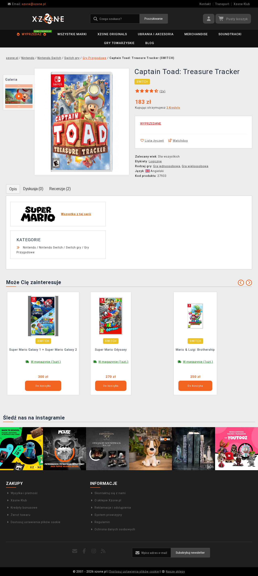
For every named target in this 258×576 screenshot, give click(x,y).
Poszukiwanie (154, 19)
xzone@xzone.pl (29, 4)
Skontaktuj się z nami (110, 493)
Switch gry (73, 247)
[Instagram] (94, 551)
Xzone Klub (242, 4)
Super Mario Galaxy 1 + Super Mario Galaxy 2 (43, 349)
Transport (222, 4)
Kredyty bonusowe (24, 507)
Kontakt (205, 4)
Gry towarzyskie (119, 43)
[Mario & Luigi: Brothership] (195, 315)
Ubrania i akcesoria (156, 34)
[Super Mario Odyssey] (111, 315)
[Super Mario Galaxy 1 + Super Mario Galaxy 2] (43, 315)
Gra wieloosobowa (195, 166)
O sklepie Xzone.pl (108, 500)
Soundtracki (229, 34)
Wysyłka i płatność (24, 493)
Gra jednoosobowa (166, 166)
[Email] (75, 551)
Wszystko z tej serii (76, 214)
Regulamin (102, 522)
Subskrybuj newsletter (190, 552)
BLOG (149, 43)
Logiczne (155, 161)
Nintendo (29, 247)
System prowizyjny (108, 514)
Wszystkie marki (72, 34)
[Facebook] (84, 551)
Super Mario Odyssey (111, 349)
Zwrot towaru (20, 514)
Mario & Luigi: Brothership (195, 349)
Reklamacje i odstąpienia (113, 507)
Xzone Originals (112, 34)
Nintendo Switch (51, 247)
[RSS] (103, 551)
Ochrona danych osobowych (115, 529)
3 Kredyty (173, 107)
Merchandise (196, 34)
